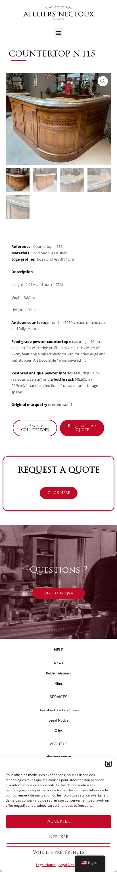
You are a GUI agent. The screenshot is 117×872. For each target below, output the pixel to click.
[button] (108, 764)
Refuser (58, 837)
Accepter (58, 821)
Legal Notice (46, 864)
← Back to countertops (35, 428)
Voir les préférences (58, 853)
